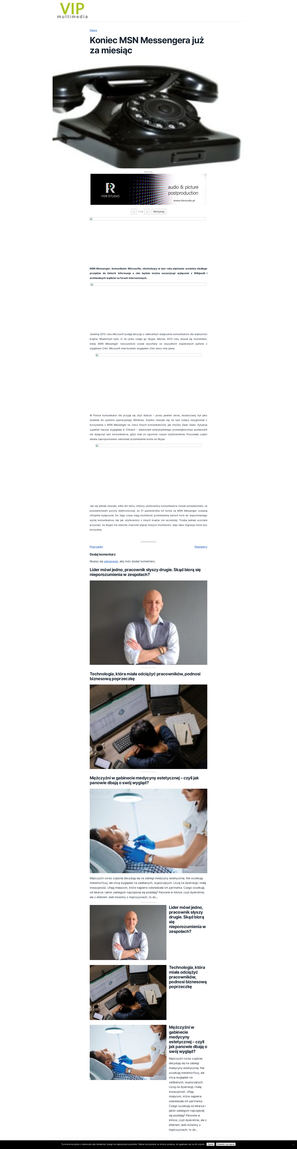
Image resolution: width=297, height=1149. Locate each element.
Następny (201, 546)
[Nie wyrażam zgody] (293, 1144)
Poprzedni (96, 546)
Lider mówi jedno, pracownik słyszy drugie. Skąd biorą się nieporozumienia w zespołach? (145, 572)
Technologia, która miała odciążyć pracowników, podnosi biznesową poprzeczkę (145, 676)
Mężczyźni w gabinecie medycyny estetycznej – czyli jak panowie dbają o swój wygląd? (144, 780)
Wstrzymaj (158, 211)
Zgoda (210, 1144)
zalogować (111, 561)
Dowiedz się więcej (225, 1144)
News (93, 30)
